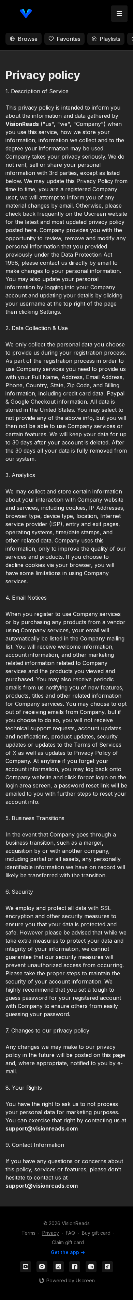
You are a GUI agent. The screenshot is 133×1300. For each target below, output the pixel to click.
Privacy (50, 1233)
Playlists (110, 38)
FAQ (70, 1233)
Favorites (68, 38)
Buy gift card (96, 1233)
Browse (28, 38)
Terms (28, 1233)
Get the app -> (68, 1252)
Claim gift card (68, 1242)
